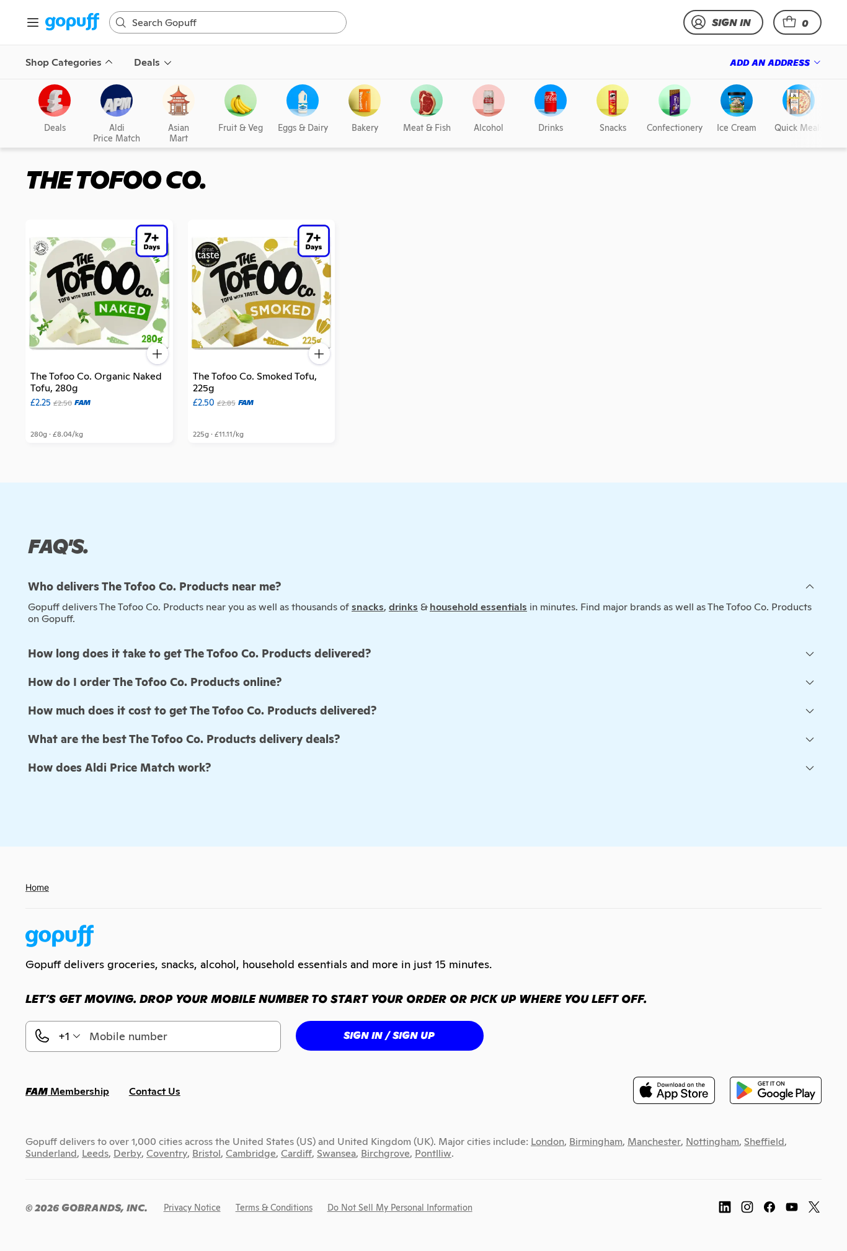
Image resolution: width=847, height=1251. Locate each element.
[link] (72, 22)
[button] (797, 22)
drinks (403, 606)
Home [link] (37, 887)
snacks (368, 606)
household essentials (478, 606)
